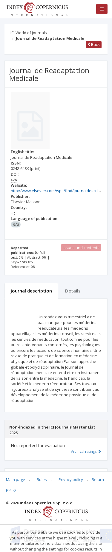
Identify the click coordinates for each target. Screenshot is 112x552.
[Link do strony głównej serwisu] (37, 8)
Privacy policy (71, 479)
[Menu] (102, 9)
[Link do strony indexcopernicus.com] (56, 513)
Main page (15, 479)
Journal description (31, 291)
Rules (42, 479)
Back (95, 44)
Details (73, 291)
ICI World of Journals (28, 32)
